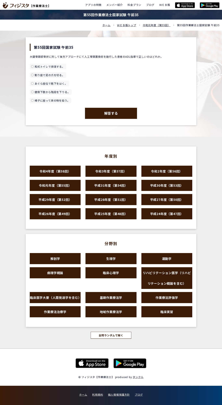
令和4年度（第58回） (55, 171)
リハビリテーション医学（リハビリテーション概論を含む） (167, 277)
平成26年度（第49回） (55, 213)
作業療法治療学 (55, 311)
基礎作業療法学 (111, 297)
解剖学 (55, 258)
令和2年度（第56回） (167, 171)
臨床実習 (166, 311)
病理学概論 (55, 272)
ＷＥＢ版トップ (126, 25)
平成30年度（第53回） (167, 185)
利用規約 (97, 395)
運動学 (167, 258)
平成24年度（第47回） (167, 213)
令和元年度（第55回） (156, 25)
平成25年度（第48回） (111, 213)
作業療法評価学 (167, 297)
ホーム (106, 25)
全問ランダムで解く (111, 335)
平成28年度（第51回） (111, 199)
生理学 (111, 258)
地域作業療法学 (111, 311)
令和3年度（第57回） (111, 171)
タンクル (138, 377)
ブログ (139, 395)
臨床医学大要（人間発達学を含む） (55, 297)
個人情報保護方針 (119, 395)
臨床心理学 (111, 272)
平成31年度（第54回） (111, 185)
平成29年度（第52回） (55, 199)
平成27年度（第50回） (167, 199)
